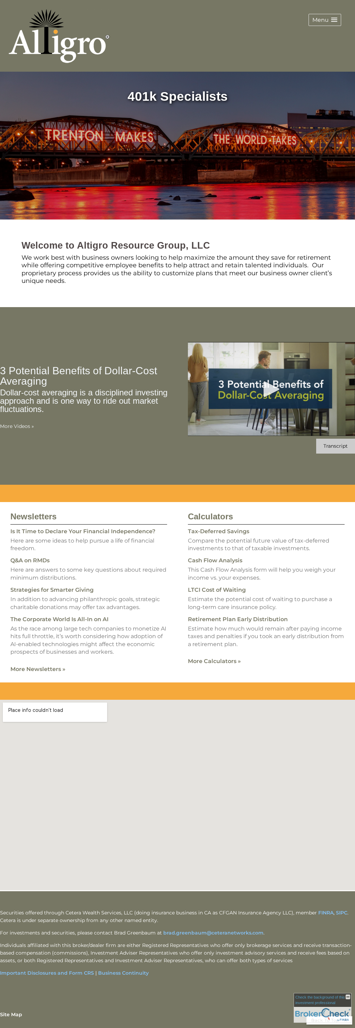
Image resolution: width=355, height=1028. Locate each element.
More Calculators (214, 661)
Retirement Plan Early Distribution (238, 619)
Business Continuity (123, 973)
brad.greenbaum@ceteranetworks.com (213, 933)
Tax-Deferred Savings (218, 531)
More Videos (17, 426)
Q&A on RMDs (30, 560)
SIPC (341, 913)
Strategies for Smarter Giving (52, 590)
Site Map (11, 1014)
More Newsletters (38, 669)
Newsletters (33, 516)
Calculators (210, 516)
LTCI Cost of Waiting (217, 590)
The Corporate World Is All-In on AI (59, 619)
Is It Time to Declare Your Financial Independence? (82, 531)
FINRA (326, 913)
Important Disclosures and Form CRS (47, 973)
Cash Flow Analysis (215, 560)
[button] (325, 20)
